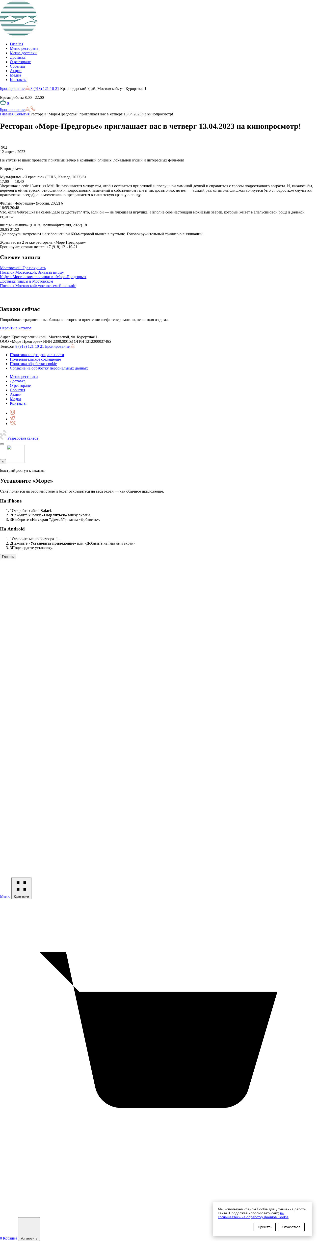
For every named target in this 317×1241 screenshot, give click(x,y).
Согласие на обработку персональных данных (49, 368)
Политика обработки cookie (33, 364)
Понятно (8, 556)
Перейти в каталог (15, 328)
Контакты (18, 80)
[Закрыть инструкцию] (2, 444)
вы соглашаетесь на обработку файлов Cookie (253, 1215)
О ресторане (20, 62)
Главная (16, 44)
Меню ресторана (24, 48)
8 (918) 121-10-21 (44, 88)
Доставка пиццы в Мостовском (26, 281)
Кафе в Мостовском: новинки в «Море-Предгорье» (43, 277)
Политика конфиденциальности (37, 355)
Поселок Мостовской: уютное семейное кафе (38, 286)
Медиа (15, 75)
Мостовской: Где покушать (23, 268)
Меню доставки (23, 53)
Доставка (18, 57)
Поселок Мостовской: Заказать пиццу (32, 272)
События (17, 66)
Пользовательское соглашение (35, 359)
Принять (264, 1227)
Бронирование (13, 88)
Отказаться (291, 1227)
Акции (16, 71)
